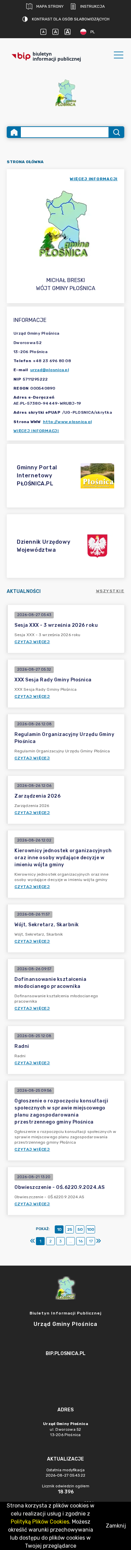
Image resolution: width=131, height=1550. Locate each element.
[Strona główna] (14, 132)
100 (90, 1229)
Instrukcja (92, 6)
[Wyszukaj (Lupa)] (116, 132)
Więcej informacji (36, 430)
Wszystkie (110, 591)
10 (59, 1229)
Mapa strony (49, 6)
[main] (65, 1372)
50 (80, 1229)
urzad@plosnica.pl (49, 369)
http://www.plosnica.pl (67, 421)
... (70, 1241)
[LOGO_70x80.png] (65, 92)
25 (69, 1229)
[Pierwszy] (32, 1241)
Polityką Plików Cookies (40, 1522)
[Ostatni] (98, 1241)
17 (91, 1241)
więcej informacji (94, 179)
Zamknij (116, 1526)
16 (81, 1241)
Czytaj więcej (32, 641)
